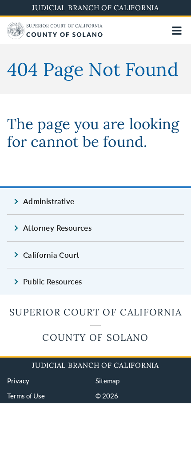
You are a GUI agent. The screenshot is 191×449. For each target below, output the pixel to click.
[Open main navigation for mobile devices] (176, 30)
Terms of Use (26, 396)
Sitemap (107, 381)
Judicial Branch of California (95, 7)
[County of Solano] (55, 36)
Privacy (18, 381)
